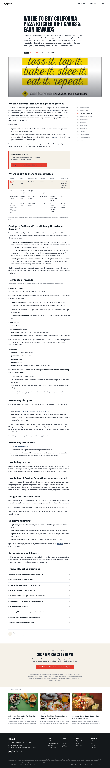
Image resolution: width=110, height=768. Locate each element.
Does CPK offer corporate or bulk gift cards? (39, 617)
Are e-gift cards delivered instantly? (39, 622)
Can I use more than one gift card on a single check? (39, 596)
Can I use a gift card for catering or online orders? (39, 612)
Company (91, 3)
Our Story (50, 741)
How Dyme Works (53, 743)
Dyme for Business (64, 746)
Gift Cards (37, 13)
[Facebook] (21, 751)
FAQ (92, 741)
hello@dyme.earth (16, 745)
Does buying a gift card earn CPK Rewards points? (39, 601)
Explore (81, 3)
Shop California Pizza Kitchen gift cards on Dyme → (29, 165)
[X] (17, 751)
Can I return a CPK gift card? (39, 606)
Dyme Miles (79, 741)
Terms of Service (84, 764)
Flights (64, 743)
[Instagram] (13, 751)
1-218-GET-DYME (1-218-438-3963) (21, 742)
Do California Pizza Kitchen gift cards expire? (39, 585)
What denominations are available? (39, 580)
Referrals (93, 747)
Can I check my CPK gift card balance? (39, 590)
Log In (102, 3)
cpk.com (52, 110)
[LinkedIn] (10, 751)
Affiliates (93, 745)
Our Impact (51, 745)
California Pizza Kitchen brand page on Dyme (33, 411)
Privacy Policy (74, 764)
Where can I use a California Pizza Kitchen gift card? (39, 574)
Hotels (64, 741)
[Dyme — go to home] (8, 3)
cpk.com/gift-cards (21, 446)
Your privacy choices (96, 764)
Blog (28, 13)
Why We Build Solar (52, 748)
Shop (77, 743)
